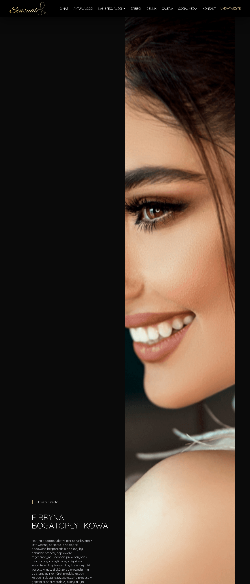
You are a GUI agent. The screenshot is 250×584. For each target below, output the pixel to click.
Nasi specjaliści (110, 8)
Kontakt (209, 8)
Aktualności (83, 8)
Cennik (151, 8)
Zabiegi (136, 8)
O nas (64, 8)
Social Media (187, 8)
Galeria (167, 8)
